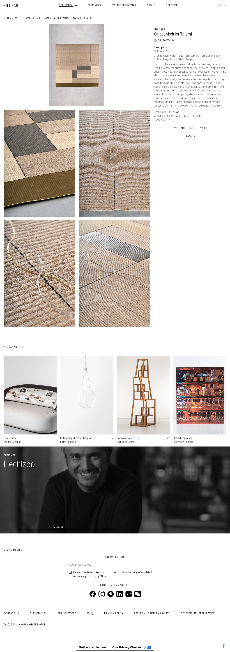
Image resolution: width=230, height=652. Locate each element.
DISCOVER (59, 526)
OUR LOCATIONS (67, 613)
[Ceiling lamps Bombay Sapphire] (86, 395)
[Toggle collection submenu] (76, 5)
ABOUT (151, 5)
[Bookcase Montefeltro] (143, 395)
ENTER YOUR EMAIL (115, 557)
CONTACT (171, 5)
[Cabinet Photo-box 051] (199, 395)
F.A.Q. (90, 613)
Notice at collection (92, 647)
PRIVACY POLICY (113, 613)
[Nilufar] (11, 5)
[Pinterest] (110, 594)
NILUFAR (8, 18)
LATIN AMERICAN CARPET (46, 18)
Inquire (190, 135)
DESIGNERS (94, 5)
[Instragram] (101, 594)
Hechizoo (159, 28)
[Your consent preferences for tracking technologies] (223, 645)
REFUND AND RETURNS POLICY (152, 613)
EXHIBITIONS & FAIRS (124, 5)
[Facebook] (92, 594)
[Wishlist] (225, 5)
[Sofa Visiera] (30, 395)
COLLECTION (66, 5)
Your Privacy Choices (127, 647)
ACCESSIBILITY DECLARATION (198, 613)
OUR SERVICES (38, 613)
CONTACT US (11, 613)
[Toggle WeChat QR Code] (137, 594)
